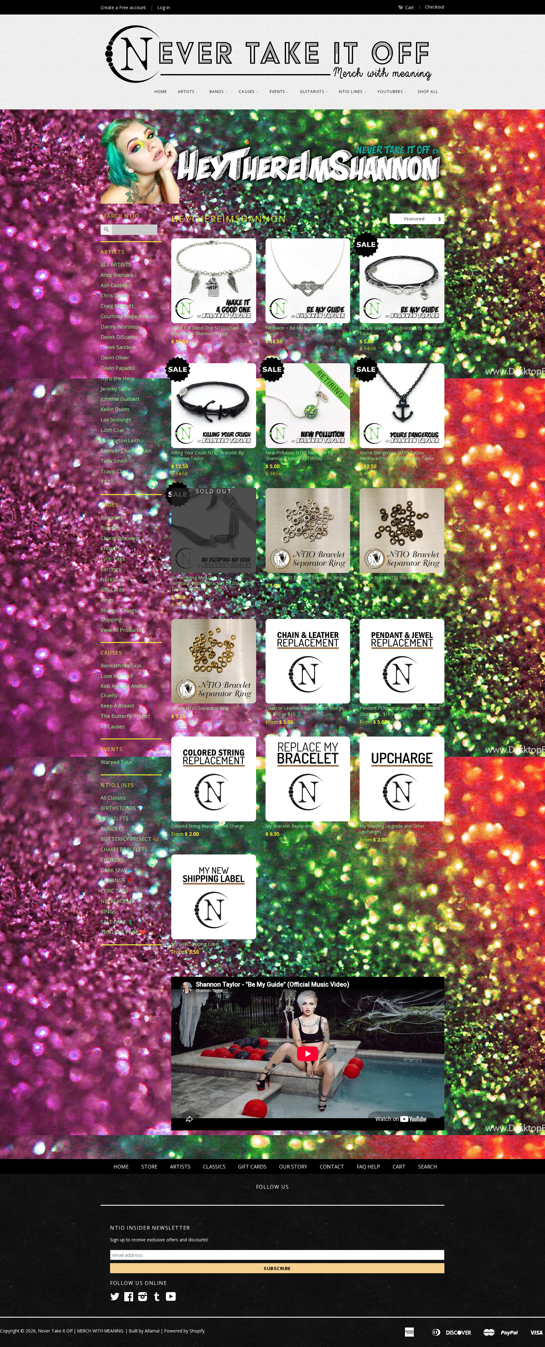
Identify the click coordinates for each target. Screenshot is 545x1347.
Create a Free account (123, 7)
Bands (217, 91)
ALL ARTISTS (116, 264)
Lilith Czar (112, 430)
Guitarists (312, 91)
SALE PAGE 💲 (117, 921)
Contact (332, 1166)
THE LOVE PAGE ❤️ (123, 932)
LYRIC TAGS (114, 890)
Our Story (293, 1166)
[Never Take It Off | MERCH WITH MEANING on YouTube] (171, 1299)
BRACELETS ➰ (118, 818)
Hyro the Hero (118, 378)
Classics (214, 1166)
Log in (163, 7)
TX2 (105, 481)
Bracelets (112, 517)
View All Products (121, 630)
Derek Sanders (118, 347)
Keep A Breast (117, 705)
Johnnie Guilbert (120, 398)
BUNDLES (112, 828)
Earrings (111, 569)
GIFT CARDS (252, 1166)
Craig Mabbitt (117, 305)
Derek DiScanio (119, 337)
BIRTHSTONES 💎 (122, 808)
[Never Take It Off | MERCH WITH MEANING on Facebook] (128, 1299)
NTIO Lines (351, 91)
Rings (107, 600)
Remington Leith (120, 440)
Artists (187, 91)
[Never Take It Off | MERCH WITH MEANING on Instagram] (143, 1299)
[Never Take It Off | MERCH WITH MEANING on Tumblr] (156, 1299)
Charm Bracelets (120, 538)
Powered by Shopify (184, 1331)
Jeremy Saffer (116, 388)
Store (149, 1166)
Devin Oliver (115, 357)
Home (161, 91)
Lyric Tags (113, 558)
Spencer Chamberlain (126, 450)
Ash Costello (115, 285)
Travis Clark (115, 471)
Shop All (428, 91)
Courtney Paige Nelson (128, 316)
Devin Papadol (118, 367)
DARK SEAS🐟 (117, 870)
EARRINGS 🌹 (116, 880)
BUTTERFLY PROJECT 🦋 (130, 839)
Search (427, 1166)
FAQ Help (368, 1166)
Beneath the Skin (121, 665)
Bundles (110, 527)
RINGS (108, 911)
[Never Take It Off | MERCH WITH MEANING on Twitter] (115, 1299)
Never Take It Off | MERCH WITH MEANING (80, 1331)
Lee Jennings (116, 419)
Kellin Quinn (115, 409)
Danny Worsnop (120, 326)
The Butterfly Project (125, 716)
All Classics (113, 797)
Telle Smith (114, 461)
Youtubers (391, 91)
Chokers (110, 548)
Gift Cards (112, 589)
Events (278, 91)
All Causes (113, 726)
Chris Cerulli (115, 295)
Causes (247, 91)
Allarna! (152, 1331)
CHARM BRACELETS (124, 849)
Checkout (434, 7)
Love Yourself (117, 676)
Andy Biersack (117, 274)
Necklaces (112, 579)
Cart (409, 7)
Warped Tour (116, 762)
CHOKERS (112, 859)
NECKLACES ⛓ (117, 901)
